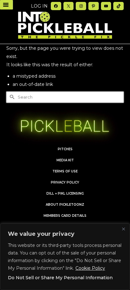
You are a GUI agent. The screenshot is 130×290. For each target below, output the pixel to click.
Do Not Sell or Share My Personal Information (60, 277)
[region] (65, 256)
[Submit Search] (11, 97)
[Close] (123, 229)
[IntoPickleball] (65, 25)
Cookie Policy (90, 268)
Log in (39, 6)
